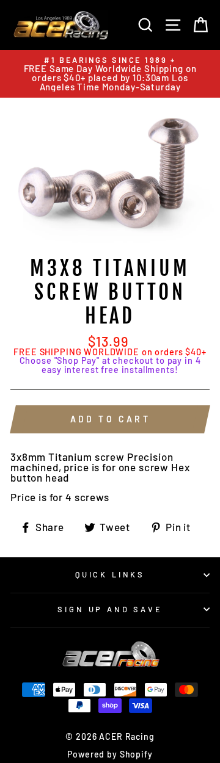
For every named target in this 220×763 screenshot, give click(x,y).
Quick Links (110, 574)
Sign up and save (109, 609)
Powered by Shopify (109, 754)
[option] (110, 74)
